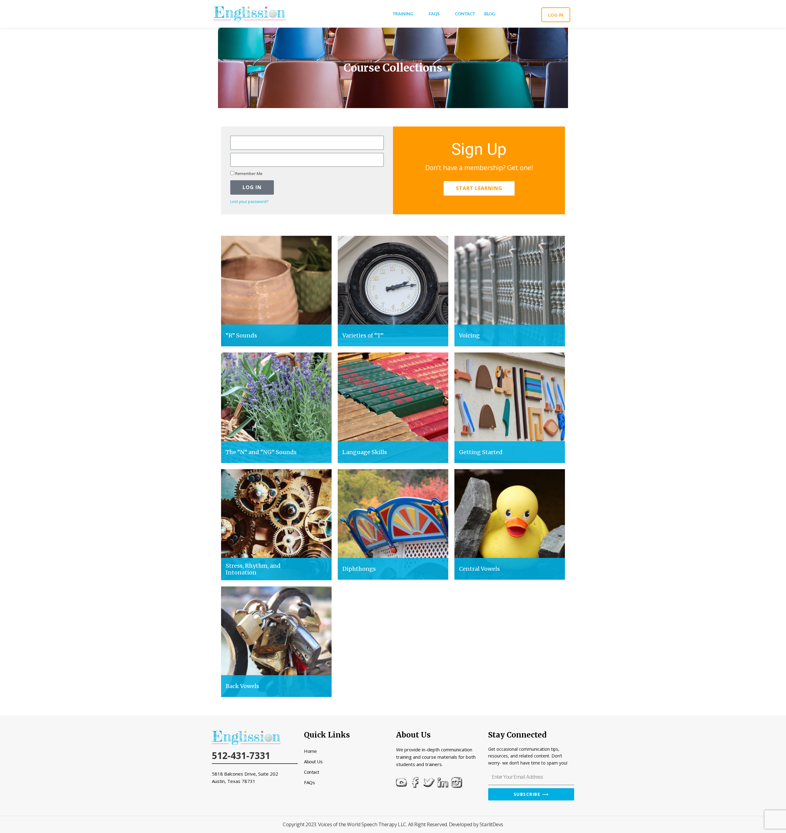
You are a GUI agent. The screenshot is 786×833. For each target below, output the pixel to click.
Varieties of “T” (362, 335)
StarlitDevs (491, 824)
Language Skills (364, 452)
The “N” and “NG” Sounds (261, 452)
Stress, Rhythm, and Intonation (253, 569)
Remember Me (248, 173)
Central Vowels (479, 568)
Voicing (469, 335)
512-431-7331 (241, 755)
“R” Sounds (241, 335)
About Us (313, 761)
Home (310, 751)
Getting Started (481, 452)
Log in (555, 15)
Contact (465, 13)
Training (403, 13)
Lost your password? (249, 201)
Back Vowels (242, 686)
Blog (489, 13)
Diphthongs (359, 568)
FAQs (434, 13)
